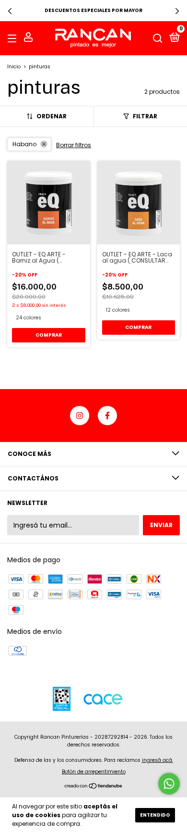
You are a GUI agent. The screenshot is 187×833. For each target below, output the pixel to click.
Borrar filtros (73, 145)
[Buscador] (158, 38)
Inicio (14, 66)
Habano (24, 144)
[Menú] (13, 38)
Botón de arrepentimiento (94, 771)
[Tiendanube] (94, 787)
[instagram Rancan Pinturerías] (79, 415)
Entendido (155, 815)
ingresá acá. (157, 760)
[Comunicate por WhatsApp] (169, 784)
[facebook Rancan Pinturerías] (107, 415)
